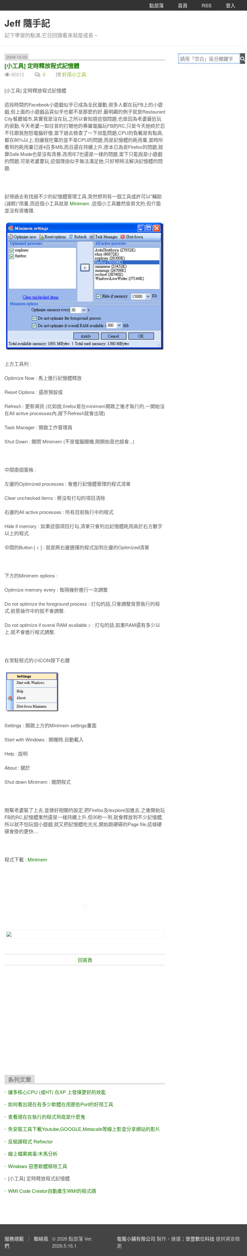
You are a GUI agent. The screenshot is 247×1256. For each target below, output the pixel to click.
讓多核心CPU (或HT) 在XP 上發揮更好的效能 (57, 1092)
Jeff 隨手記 (27, 23)
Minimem (79, 203)
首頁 (183, 5)
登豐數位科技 (200, 1238)
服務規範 (14, 1238)
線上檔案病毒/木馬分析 (33, 1153)
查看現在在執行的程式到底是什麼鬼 (46, 1116)
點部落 (156, 5)
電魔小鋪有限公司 (136, 1238)
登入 (230, 5)
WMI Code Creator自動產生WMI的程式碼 (52, 1190)
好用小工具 (74, 74)
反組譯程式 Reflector (30, 1141)
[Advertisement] (85, 1017)
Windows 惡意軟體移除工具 (37, 1166)
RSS (207, 5)
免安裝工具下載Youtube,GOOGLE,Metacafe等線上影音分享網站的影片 (84, 1128)
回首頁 (85, 959)
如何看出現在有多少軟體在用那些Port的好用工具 (60, 1104)
